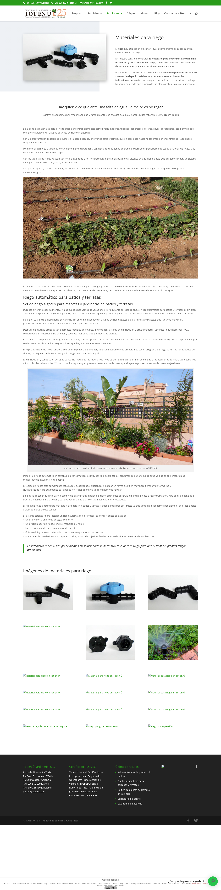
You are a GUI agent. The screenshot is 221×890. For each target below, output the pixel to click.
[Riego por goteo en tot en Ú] (110, 726)
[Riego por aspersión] (173, 726)
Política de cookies (53, 820)
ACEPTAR (110, 888)
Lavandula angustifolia (130, 803)
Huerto (145, 13)
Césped (132, 13)
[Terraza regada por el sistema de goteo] (48, 726)
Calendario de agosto (129, 798)
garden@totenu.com (34, 791)
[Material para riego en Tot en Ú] (48, 593)
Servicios (93, 13)
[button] (213, 881)
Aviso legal (72, 820)
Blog (157, 13)
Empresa (77, 13)
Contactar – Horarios (177, 13)
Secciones (112, 13)
